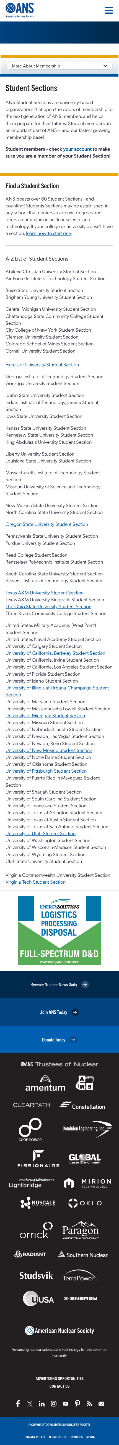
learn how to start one (48, 233)
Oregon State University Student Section (47, 524)
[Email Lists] (101, 1403)
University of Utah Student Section (41, 833)
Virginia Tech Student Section (36, 881)
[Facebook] (18, 1403)
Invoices (77, 1437)
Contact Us (59, 1386)
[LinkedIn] (42, 1403)
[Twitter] (30, 1403)
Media (90, 1437)
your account (77, 148)
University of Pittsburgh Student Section (46, 770)
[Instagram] (53, 1403)
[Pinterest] (77, 1403)
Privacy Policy (35, 1437)
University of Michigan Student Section (45, 715)
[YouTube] (65, 1403)
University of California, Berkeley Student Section (55, 653)
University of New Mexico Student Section (49, 750)
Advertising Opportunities (60, 1378)
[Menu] (109, 10)
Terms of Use (58, 1437)
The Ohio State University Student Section (48, 606)
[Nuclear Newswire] (89, 1403)
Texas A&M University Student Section (45, 592)
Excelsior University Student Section (42, 364)
